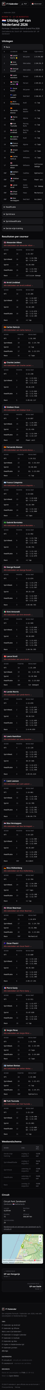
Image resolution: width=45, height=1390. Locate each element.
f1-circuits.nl (17, 1360)
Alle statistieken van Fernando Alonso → (19, 450)
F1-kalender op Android (11, 1325)
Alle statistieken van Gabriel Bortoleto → (19, 525)
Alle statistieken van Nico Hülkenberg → (19, 871)
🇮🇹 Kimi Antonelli (13, 63)
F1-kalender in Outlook (10, 1338)
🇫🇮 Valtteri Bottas (14, 173)
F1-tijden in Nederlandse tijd (13, 1344)
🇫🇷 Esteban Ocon (11, 407)
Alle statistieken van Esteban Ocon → (18, 410)
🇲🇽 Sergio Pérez (14, 151)
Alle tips (5, 1351)
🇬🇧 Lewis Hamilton (13, 76)
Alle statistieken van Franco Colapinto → (19, 485)
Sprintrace (10, 214)
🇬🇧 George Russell (14, 70)
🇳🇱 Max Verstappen (14, 199)
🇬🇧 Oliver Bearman (13, 192)
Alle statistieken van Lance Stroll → (17, 659)
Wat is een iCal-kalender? (11, 1331)
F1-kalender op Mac (9, 1341)
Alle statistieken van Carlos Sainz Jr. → (18, 330)
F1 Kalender (12, 3)
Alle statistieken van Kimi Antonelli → (18, 615)
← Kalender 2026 (8, 12)
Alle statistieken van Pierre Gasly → (17, 991)
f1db (23, 1372)
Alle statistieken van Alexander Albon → (19, 245)
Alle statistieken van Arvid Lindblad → (18, 285)
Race (8, 47)
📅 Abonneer (37, 4)
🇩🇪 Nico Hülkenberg (14, 102)
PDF (25, 4)
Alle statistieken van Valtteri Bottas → (18, 1068)
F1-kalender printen (9, 1348)
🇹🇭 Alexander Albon (14, 165)
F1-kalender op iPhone (10, 1328)
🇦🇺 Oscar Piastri (13, 89)
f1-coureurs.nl (16, 1363)
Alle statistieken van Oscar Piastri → (18, 946)
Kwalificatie (11, 207)
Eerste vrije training (14, 228)
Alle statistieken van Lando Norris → (18, 695)
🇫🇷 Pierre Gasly (13, 118)
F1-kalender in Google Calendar (14, 1335)
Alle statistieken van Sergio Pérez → (18, 1033)
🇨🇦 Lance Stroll (13, 186)
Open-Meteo (14, 1376)
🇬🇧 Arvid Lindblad (13, 131)
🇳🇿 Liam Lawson (13, 96)
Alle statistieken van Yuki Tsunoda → (18, 1104)
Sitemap (17, 1387)
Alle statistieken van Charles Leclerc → (19, 365)
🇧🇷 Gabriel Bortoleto (14, 138)
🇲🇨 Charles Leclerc (14, 83)
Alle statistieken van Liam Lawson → (18, 784)
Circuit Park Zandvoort (15, 1201)
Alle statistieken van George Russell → (18, 570)
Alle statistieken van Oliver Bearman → (19, 911)
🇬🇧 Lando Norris (13, 56)
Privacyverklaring (7, 1387)
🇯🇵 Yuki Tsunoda (13, 124)
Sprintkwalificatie (13, 221)
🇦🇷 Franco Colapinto (14, 144)
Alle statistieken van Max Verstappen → (19, 826)
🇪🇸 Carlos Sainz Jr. (14, 157)
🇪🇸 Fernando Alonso (14, 110)
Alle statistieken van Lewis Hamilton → (19, 739)
